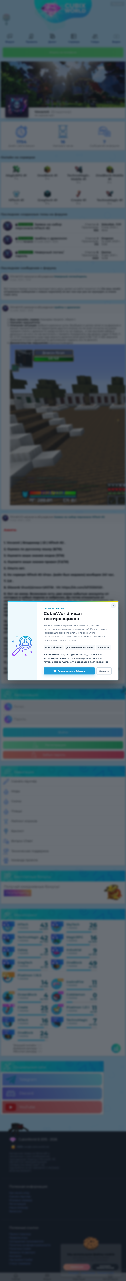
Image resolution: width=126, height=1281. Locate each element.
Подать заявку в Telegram (71, 671)
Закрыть (104, 671)
